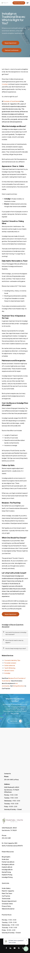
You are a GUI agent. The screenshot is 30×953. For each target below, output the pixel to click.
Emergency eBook (8, 864)
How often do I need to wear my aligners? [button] (14, 641)
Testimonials (6, 898)
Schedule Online (7, 904)
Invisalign (5, 84)
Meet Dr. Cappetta (8, 891)
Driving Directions (18, 686)
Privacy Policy (6, 906)
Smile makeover (9, 665)
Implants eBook (7, 867)
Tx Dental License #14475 (14, 846)
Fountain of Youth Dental (11, 101)
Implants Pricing (7, 875)
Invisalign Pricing (7, 877)
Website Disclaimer (8, 909)
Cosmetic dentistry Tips (12, 660)
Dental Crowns (9, 670)
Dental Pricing (6, 872)
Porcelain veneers (10, 663)
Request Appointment (9, 901)
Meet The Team (7, 893)
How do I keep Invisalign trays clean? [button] (15, 648)
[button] (27, 3)
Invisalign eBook (7, 869)
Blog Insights (6, 857)
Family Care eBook (8, 862)
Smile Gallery (6, 888)
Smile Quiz (5, 859)
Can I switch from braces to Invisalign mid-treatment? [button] (15, 633)
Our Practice (6, 896)
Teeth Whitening (9, 668)
